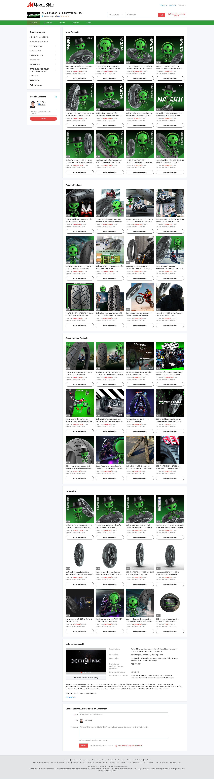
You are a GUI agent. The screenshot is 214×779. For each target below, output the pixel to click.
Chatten (42, 104)
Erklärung (74, 760)
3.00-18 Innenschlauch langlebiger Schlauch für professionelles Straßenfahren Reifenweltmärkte (168, 621)
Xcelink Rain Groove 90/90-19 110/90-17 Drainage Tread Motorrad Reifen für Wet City (79, 162)
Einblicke (147, 760)
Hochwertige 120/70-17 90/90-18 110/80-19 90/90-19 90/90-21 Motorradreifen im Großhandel (167, 574)
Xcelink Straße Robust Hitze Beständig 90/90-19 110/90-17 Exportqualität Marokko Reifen (169, 374)
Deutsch (89, 762)
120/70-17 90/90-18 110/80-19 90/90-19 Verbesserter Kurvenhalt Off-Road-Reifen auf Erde (139, 68)
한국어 (123, 762)
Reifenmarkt (34, 76)
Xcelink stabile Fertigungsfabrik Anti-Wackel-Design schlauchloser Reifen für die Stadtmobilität (109, 421)
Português (98, 762)
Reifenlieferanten (36, 85)
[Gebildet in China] (41, 4)
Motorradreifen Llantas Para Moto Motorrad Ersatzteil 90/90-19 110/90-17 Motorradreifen (80, 421)
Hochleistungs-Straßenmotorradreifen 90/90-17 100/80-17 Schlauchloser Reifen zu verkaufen (109, 162)
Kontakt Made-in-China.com (116, 760)
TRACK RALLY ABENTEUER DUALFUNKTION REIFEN (39, 70)
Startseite (33, 23)
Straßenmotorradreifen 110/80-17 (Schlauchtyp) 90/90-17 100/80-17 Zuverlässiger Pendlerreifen (138, 268)
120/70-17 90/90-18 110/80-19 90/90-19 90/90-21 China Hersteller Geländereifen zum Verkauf (79, 374)
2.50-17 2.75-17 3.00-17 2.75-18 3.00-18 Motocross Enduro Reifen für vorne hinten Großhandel (80, 115)
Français (75, 762)
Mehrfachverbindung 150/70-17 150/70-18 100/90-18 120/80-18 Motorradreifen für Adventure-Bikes (110, 374)
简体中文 (53, 762)
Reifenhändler (35, 80)
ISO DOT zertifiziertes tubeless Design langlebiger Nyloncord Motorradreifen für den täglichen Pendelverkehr (79, 468)
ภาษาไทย (150, 762)
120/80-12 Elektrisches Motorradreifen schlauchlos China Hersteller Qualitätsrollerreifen (79, 221)
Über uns (62, 23)
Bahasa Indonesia (175, 762)
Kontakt (88, 23)
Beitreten (172, 5)
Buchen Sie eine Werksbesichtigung (86, 678)
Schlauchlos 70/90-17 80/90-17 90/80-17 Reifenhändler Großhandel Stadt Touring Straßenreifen (169, 115)
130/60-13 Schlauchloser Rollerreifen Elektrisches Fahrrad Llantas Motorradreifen (108, 527)
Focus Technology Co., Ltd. (105, 767)
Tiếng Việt (165, 762)
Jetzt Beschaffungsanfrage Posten (128, 745)
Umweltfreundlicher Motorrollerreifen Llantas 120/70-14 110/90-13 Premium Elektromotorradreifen (109, 468)
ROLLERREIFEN (35, 51)
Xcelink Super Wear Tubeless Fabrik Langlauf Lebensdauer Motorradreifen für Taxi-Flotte (139, 527)
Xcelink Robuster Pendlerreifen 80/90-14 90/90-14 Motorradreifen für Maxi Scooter (170, 221)
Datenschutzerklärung (99, 760)
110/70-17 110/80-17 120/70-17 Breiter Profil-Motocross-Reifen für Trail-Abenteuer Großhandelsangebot (79, 315)
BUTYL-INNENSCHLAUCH (39, 41)
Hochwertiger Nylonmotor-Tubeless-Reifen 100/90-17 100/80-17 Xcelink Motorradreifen (108, 574)
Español (82, 762)
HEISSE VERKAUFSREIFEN (39, 37)
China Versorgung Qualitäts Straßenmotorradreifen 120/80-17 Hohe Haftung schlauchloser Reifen (170, 268)
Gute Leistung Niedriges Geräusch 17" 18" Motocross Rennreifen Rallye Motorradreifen (139, 315)
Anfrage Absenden (79, 78)
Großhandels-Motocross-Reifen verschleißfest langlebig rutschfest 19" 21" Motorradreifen (109, 115)
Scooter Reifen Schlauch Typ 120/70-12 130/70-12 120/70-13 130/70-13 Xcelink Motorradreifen (140, 221)
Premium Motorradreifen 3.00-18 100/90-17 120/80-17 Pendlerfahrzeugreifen (137, 421)
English (46, 762)
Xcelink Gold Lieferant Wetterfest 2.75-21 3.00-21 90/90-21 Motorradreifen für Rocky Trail (109, 315)
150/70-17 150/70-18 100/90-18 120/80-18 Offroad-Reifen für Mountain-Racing (170, 68)
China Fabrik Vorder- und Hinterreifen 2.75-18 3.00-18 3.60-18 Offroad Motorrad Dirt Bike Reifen (138, 374)
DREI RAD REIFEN (36, 46)
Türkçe (157, 762)
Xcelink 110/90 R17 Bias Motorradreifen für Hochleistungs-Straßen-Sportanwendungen (109, 268)
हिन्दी (144, 762)
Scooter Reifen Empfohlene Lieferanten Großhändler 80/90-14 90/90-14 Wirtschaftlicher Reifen (79, 68)
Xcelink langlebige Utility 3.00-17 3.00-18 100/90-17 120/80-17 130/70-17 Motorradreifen (170, 162)
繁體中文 (61, 762)
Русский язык (114, 762)
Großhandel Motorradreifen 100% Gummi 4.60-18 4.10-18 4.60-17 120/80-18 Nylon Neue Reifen (80, 574)
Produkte (49, 23)
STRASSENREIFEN (36, 55)
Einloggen (163, 5)
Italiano (105, 762)
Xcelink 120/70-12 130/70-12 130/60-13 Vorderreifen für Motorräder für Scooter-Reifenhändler (170, 527)
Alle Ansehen (70, 697)
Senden (83, 745)
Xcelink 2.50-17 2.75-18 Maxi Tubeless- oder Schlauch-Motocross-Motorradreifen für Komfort (169, 315)
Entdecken (75, 23)
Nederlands (136, 762)
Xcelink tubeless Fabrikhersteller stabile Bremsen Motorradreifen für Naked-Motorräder (139, 115)
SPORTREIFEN (35, 64)
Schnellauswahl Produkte (134, 760)
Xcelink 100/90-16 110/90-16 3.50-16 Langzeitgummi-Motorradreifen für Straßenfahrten (79, 527)
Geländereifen (35, 60)
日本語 (68, 762)
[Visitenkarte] (56, 96)
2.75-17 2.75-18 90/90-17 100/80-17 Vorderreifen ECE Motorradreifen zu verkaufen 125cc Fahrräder (168, 468)
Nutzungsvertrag (85, 760)
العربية (129, 762)
